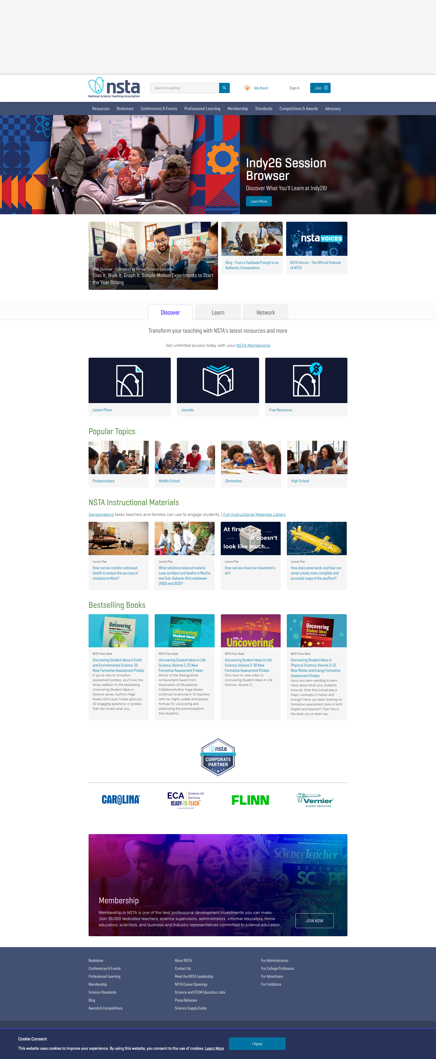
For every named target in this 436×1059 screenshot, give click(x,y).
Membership (238, 108)
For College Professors (277, 968)
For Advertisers (272, 976)
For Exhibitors (271, 984)
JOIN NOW (314, 921)
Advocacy (333, 108)
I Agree (257, 1043)
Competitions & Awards (299, 108)
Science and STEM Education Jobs (200, 992)
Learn (218, 312)
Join (318, 88)
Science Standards (102, 992)
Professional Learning (202, 108)
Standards (263, 108)
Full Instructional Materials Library (254, 514)
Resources (100, 108)
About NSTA (183, 960)
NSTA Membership (253, 345)
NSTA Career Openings (191, 984)
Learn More (259, 201)
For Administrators (274, 960)
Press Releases (186, 1000)
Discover (170, 312)
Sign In (295, 88)
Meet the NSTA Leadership (194, 976)
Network (266, 312)
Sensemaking (101, 514)
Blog (92, 1000)
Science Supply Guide (191, 1008)
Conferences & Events (159, 108)
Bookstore (125, 108)
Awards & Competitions (106, 1008)
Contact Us (183, 968)
